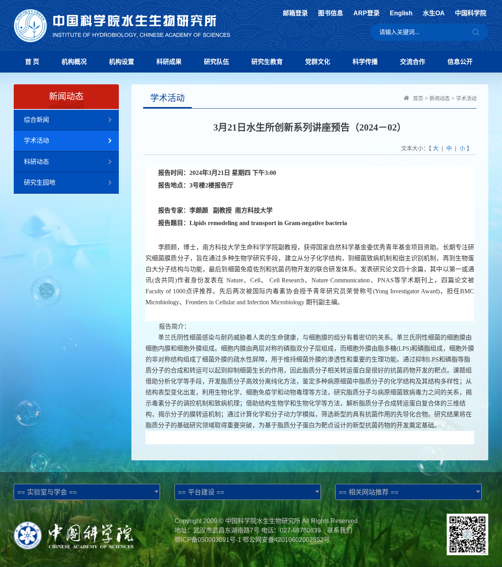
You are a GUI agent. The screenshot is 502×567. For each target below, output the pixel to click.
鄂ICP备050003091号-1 (208, 539)
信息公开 (460, 61)
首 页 (32, 61)
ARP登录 (366, 13)
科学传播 (365, 61)
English (401, 13)
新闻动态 (439, 98)
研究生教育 (267, 61)
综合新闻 (36, 119)
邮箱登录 (295, 13)
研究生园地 (39, 182)
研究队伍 (216, 61)
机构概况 (74, 61)
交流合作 (412, 61)
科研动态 (36, 161)
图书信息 (330, 13)
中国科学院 (470, 13)
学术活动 (36, 140)
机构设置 (121, 61)
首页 (418, 98)
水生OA (434, 13)
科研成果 (169, 61)
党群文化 (317, 61)
